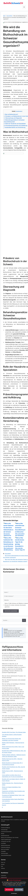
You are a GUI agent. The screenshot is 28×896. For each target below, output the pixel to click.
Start (4, 15)
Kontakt (2, 864)
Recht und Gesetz (5, 849)
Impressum (3, 875)
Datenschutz (4, 877)
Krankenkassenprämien (6, 831)
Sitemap (3, 868)
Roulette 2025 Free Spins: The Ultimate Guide (14, 732)
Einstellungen (14, 893)
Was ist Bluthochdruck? (11, 114)
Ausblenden (19, 111)
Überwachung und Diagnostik (13, 118)
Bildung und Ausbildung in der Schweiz (9, 837)
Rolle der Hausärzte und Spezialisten (15, 123)
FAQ (2, 866)
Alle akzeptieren (9, 889)
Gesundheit (9, 15)
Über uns (3, 862)
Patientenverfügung (5, 847)
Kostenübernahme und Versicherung (14, 127)
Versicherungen (4, 853)
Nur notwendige (18, 889)
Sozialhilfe (3, 851)
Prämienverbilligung (5, 827)
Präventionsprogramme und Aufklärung (15, 125)
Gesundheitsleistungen (6, 855)
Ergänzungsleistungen (6, 839)
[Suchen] (24, 620)
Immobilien (3, 843)
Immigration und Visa (5, 841)
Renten (2, 833)
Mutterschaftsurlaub (5, 845)
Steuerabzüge (4, 829)
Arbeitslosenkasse (5, 835)
